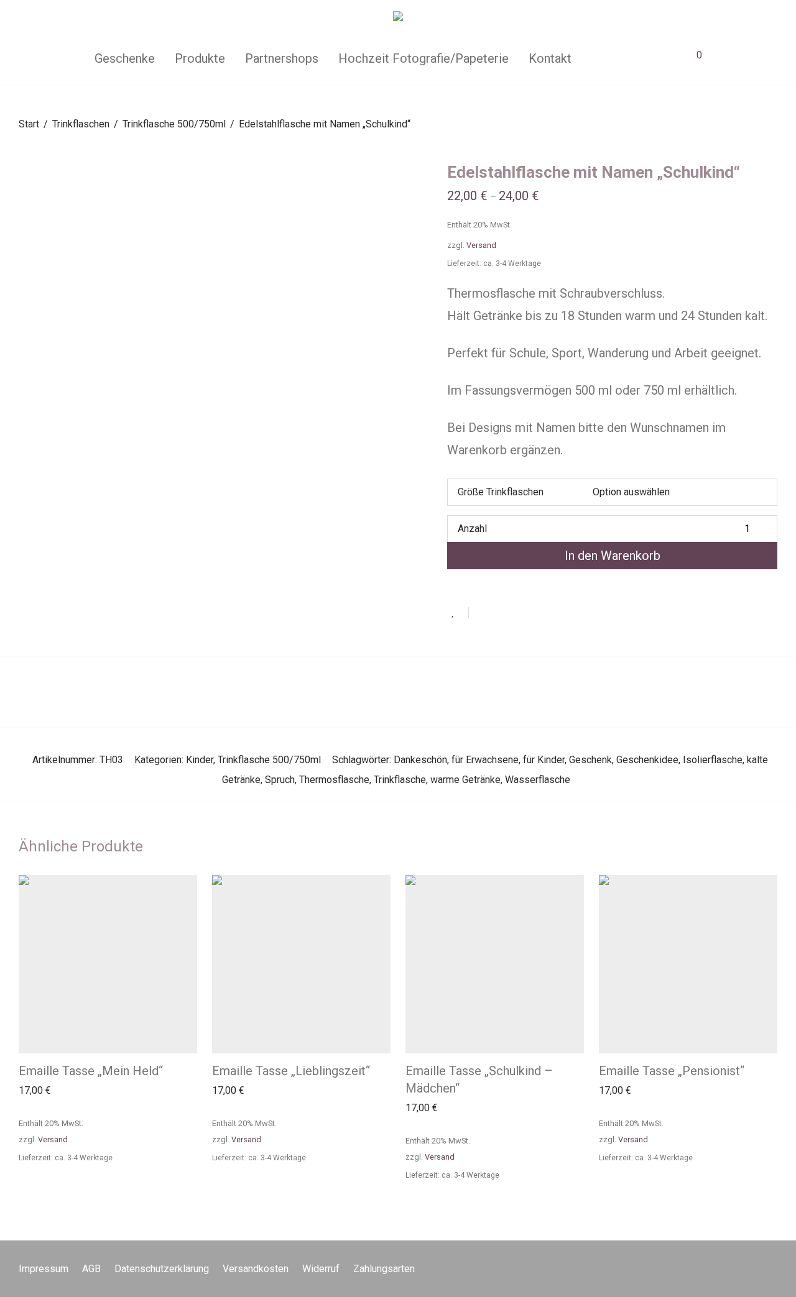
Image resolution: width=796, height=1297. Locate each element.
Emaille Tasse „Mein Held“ (91, 1070)
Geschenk (590, 760)
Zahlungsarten (384, 1269)
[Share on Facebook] (482, 612)
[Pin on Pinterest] (518, 612)
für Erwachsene (485, 760)
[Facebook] (752, 1268)
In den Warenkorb (612, 555)
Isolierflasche (713, 760)
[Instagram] (773, 1268)
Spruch (280, 780)
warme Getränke (465, 780)
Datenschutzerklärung (161, 1269)
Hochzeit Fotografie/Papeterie (423, 58)
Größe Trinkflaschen (501, 492)
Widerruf (321, 1269)
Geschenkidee (647, 760)
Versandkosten (256, 1269)
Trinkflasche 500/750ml (174, 124)
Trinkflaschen (80, 124)
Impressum (43, 1269)
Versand (481, 245)
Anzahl (472, 528)
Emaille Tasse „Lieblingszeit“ (291, 1070)
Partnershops (281, 58)
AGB (91, 1269)
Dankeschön (420, 760)
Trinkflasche (400, 780)
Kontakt (550, 58)
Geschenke (125, 58)
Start (29, 124)
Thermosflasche (334, 780)
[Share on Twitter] (500, 612)
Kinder (199, 760)
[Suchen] (599, 58)
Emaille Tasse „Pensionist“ (671, 1070)
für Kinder (544, 760)
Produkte (200, 58)
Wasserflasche (537, 780)
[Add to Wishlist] (458, 612)
